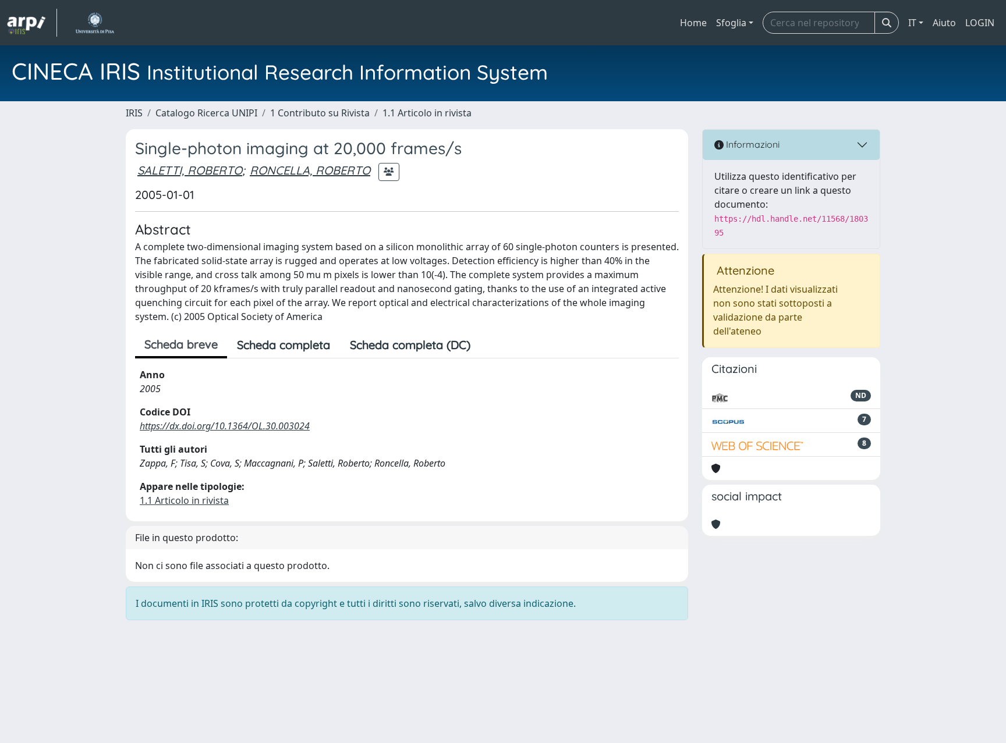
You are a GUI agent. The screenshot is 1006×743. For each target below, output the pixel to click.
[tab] (490, 345)
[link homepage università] (94, 23)
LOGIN (979, 22)
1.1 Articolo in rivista (427, 112)
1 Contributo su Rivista (320, 112)
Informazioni (752, 144)
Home (693, 22)
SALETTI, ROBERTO (189, 170)
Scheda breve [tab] (181, 344)
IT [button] (912, 22)
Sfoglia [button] (731, 22)
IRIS (134, 112)
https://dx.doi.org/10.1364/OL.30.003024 (225, 426)
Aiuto (944, 22)
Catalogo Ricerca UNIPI (206, 112)
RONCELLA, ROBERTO (310, 170)
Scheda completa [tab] (283, 344)
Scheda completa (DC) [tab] (410, 344)
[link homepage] (32, 23)
